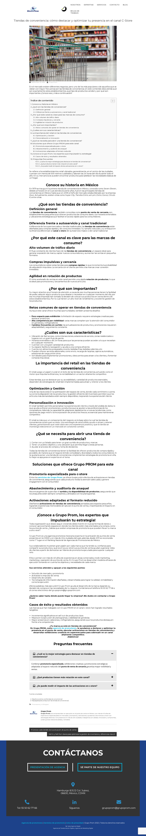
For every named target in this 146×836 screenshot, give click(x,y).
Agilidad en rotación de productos (49, 122)
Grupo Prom (53, 82)
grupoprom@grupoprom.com (119, 808)
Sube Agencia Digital (74, 826)
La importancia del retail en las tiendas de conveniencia (56, 133)
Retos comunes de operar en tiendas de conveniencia (57, 128)
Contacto (114, 5)
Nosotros (75, 5)
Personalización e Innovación (47, 138)
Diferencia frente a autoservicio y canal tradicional (56, 112)
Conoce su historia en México (45, 104)
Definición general (43, 109)
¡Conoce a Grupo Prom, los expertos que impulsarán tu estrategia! (61, 154)
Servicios (101, 5)
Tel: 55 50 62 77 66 (27, 808)
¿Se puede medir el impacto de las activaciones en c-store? (61, 166)
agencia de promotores (64, 628)
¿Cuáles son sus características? (46, 130)
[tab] (73, 655)
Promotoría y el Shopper (40, 704)
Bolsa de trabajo (74, 12)
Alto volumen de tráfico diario (47, 117)
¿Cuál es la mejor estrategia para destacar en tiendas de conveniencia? (65, 161)
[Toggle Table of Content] (111, 101)
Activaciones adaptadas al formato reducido (53, 151)
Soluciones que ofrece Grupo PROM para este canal (55, 143)
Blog (125, 5)
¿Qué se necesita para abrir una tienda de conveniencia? (57, 141)
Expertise (89, 5)
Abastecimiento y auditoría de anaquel (51, 149)
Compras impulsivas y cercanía (48, 120)
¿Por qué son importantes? (44, 125)
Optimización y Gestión (45, 135)
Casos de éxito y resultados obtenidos (51, 156)
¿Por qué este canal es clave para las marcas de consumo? (58, 115)
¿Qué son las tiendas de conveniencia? (49, 107)
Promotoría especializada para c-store (51, 146)
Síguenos (74, 808)
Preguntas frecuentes (43, 159)
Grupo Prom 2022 (92, 823)
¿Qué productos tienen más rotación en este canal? (59, 164)
